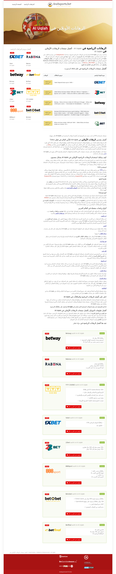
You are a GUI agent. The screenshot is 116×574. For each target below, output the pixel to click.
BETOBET (92, 62)
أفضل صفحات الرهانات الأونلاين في (18, 552)
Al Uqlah (81, 333)
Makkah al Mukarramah (43, 552)
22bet (49, 144)
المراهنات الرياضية (29, 4)
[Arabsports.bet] (59, 4)
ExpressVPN (78, 176)
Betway (85, 62)
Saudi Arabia (32, 552)
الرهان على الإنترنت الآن (74, 348)
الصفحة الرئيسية (16, 4)
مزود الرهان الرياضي (48, 82)
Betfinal (46, 197)
